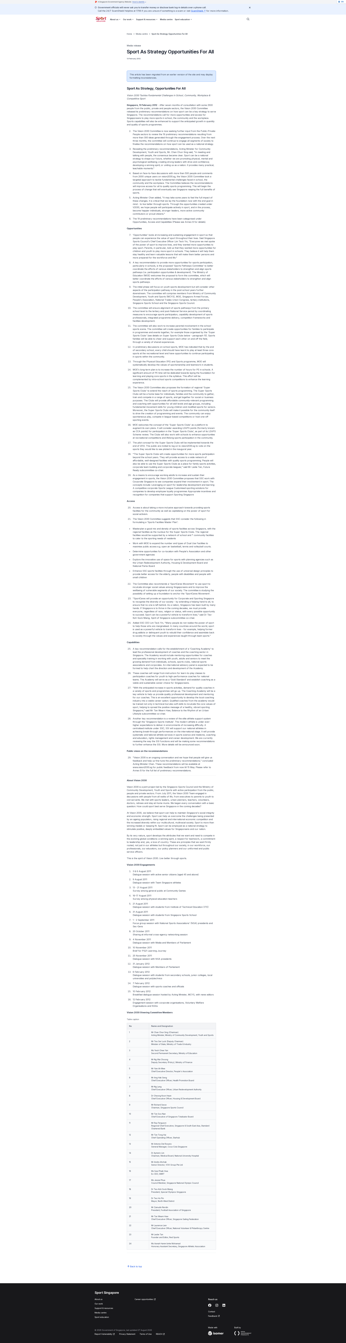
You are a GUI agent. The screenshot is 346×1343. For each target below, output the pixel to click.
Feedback (214, 1316)
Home (129, 34)
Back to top (136, 1266)
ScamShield (198, 10)
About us (98, 1299)
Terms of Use (146, 1334)
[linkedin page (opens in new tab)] (223, 1305)
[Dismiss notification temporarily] (250, 7)
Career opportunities (144, 1299)
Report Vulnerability (103, 1334)
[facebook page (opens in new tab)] (209, 1305)
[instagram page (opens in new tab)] (216, 1305)
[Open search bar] (248, 19)
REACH (160, 1334)
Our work (99, 1304)
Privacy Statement (127, 1334)
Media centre (166, 19)
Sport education (102, 1317)
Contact (211, 1311)
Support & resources (104, 1308)
